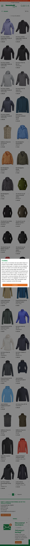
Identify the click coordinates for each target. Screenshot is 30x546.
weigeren (16, 277)
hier (21, 274)
